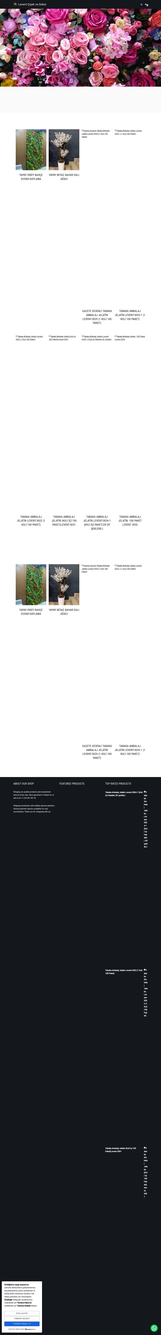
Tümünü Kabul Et (22, 1324)
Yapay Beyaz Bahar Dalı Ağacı (64, 177)
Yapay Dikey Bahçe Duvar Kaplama (31, 177)
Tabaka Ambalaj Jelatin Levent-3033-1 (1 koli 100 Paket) (130, 315)
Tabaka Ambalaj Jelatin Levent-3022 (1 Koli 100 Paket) (31, 520)
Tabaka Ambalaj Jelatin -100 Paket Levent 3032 (130, 520)
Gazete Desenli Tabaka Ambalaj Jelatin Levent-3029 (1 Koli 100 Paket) (97, 317)
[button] (154, 1328)
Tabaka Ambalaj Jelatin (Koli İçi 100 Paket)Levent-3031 (64, 520)
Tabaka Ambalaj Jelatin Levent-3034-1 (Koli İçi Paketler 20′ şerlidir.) (97, 522)
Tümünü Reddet (22, 1319)
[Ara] (141, 4)
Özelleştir (22, 1313)
